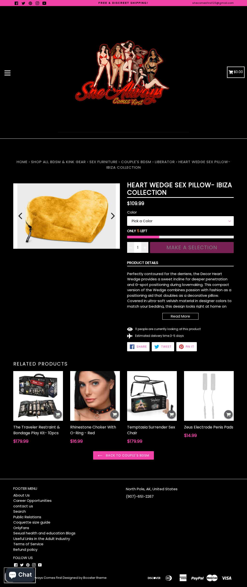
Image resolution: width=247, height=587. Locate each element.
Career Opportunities (32, 500)
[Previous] (20, 216)
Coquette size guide (31, 522)
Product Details (142, 262)
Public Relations (27, 516)
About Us (21, 495)
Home (22, 161)
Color (132, 212)
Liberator (165, 161)
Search (19, 511)
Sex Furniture (103, 161)
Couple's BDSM (136, 161)
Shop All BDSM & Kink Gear (58, 161)
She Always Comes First (43, 577)
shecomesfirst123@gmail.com (213, 3)
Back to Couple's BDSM (127, 455)
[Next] (113, 216)
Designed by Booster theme (85, 577)
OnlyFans (21, 527)
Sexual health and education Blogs (44, 533)
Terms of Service (28, 543)
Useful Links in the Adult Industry (41, 538)
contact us (23, 506)
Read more (180, 316)
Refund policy (25, 549)
